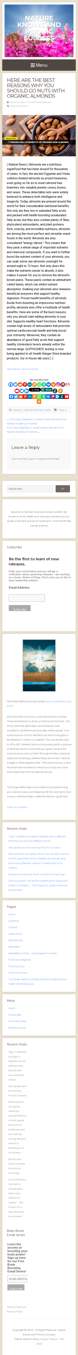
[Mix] (34, 384)
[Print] (53, 384)
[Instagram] (58, 384)
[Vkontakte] (48, 384)
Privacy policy (16, 966)
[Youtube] (17, 391)
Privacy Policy (15, 1311)
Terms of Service (16, 1306)
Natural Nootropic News (37, 409)
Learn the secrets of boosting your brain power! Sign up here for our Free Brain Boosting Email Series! (17, 1258)
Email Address (19, 587)
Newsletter (14, 946)
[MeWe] (29, 384)
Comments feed (17, 1021)
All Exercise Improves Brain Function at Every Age (36, 874)
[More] (60, 391)
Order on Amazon (17, 807)
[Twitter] (15, 384)
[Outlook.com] (26, 391)
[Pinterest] (25, 384)
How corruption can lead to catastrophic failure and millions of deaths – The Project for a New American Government (38, 885)
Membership (15, 940)
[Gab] (43, 384)
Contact (13, 927)
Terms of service (17, 972)
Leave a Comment (19, 106)
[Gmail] (67, 384)
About (11, 914)
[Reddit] (20, 384)
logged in (32, 458)
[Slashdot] (55, 391)
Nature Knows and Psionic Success (39, 28)
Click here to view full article (22, 368)
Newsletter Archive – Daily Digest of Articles (32, 953)
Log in (11, 1008)
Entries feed (14, 1014)
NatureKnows (44, 102)
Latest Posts (15, 933)
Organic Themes (49, 1338)
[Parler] (62, 384)
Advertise (13, 920)
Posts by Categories (19, 959)
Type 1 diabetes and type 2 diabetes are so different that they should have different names (17, 1065)
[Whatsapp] (39, 384)
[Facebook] (10, 384)
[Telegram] (21, 391)
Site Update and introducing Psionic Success (34, 847)
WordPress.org (17, 1027)
